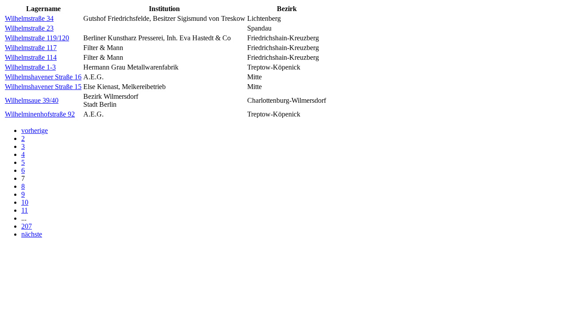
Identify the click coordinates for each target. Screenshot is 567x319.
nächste (31, 234)
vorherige (34, 130)
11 (24, 210)
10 (24, 202)
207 (26, 226)
